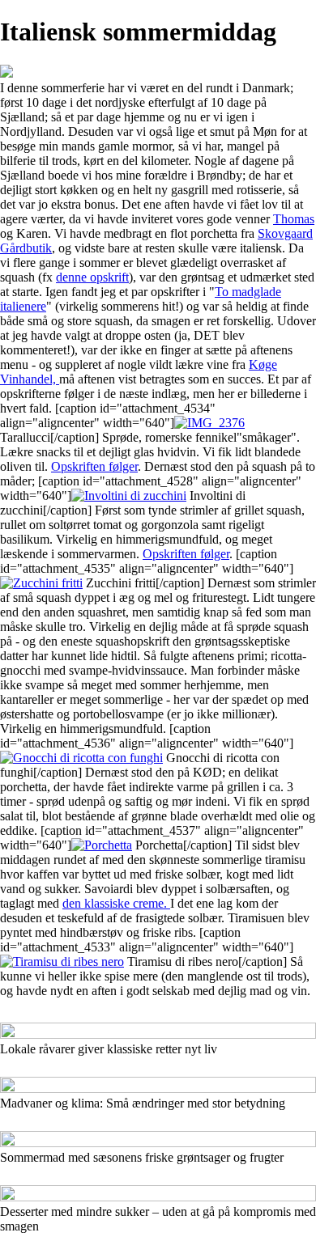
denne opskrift (92, 277)
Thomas (293, 219)
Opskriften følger (94, 466)
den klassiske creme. (116, 903)
